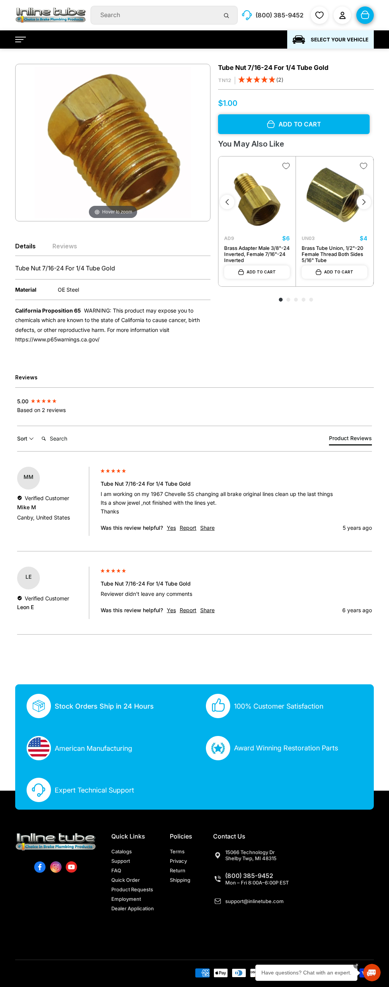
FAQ (116, 870)
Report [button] (188, 527)
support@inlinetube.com (254, 901)
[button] (260, 80)
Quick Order (125, 880)
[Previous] (227, 202)
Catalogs (121, 851)
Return (177, 870)
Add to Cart (261, 272)
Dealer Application (132, 908)
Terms (177, 851)
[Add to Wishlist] (286, 166)
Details (25, 246)
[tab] (350, 439)
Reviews (64, 246)
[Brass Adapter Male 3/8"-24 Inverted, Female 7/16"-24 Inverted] (257, 195)
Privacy (178, 861)
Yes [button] (171, 527)
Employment (126, 899)
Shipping (180, 880)
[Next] (364, 202)
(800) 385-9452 (249, 876)
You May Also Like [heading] (251, 143)
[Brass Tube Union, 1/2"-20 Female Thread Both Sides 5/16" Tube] (334, 195)
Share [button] (207, 527)
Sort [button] (23, 438)
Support (120, 861)
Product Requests (132, 889)
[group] (57, 401)
